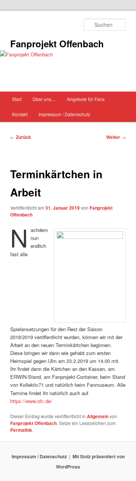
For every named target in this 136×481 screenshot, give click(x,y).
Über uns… (44, 99)
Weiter (116, 137)
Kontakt (20, 114)
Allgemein (97, 416)
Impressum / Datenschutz (64, 114)
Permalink (21, 430)
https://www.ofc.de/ (31, 401)
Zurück (20, 137)
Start (17, 99)
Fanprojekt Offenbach (57, 43)
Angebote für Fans (86, 99)
